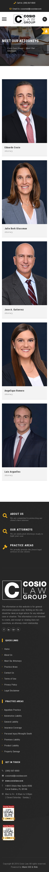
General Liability (11, 722)
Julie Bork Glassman (16, 228)
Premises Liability (12, 739)
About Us (8, 655)
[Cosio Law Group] (24, 19)
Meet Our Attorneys (13, 661)
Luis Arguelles (13, 471)
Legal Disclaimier (11, 690)
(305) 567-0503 (29, 3)
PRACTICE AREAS (22, 545)
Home (7, 649)
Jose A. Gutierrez (14, 309)
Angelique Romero (14, 390)
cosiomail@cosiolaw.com (31, 9)
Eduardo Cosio (12, 147)
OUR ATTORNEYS (21, 529)
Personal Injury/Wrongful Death (18, 733)
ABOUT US (17, 513)
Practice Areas (11, 667)
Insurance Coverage (13, 727)
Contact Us (9, 673)
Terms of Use (10, 679)
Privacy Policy (10, 684)
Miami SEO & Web (30, 867)
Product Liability (11, 745)
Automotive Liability (13, 716)
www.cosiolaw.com (14, 781)
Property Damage (12, 751)
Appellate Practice (12, 710)
